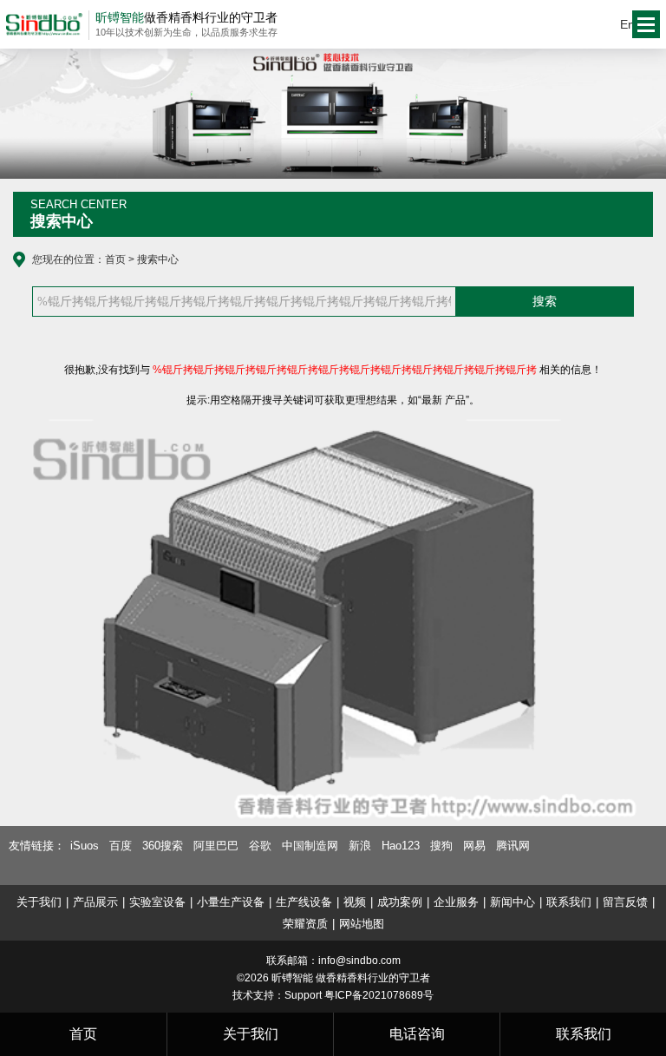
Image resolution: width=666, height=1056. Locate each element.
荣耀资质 (305, 923)
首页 (115, 259)
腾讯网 (513, 845)
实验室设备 (157, 901)
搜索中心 (158, 259)
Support (303, 995)
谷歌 (260, 845)
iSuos (84, 845)
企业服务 (456, 901)
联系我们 (568, 901)
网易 (474, 845)
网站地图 (361, 923)
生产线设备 (304, 901)
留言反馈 (625, 901)
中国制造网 (310, 845)
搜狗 (441, 845)
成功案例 (399, 901)
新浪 (360, 845)
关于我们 (39, 901)
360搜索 (162, 845)
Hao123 (401, 845)
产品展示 (95, 901)
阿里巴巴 (215, 845)
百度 (120, 845)
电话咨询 (417, 1033)
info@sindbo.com (359, 960)
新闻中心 (512, 901)
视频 (354, 901)
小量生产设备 (230, 901)
